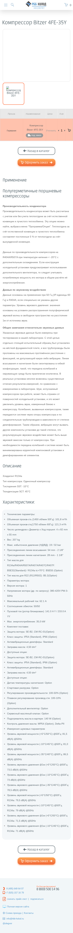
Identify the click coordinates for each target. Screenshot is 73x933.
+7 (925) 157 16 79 (14, 892)
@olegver (7, 923)
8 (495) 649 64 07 (15, 888)
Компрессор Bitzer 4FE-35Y (35, 127)
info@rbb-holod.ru (15, 918)
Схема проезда (13, 913)
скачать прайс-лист (17, 899)
